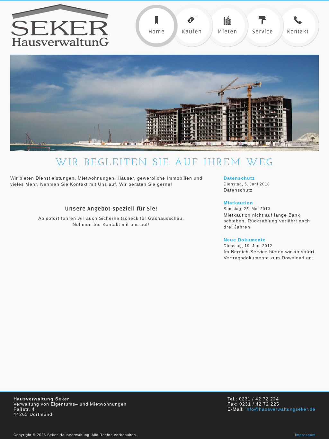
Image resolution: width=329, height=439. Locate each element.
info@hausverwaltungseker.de (280, 409)
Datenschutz (239, 178)
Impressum (305, 435)
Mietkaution (238, 202)
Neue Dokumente (245, 239)
